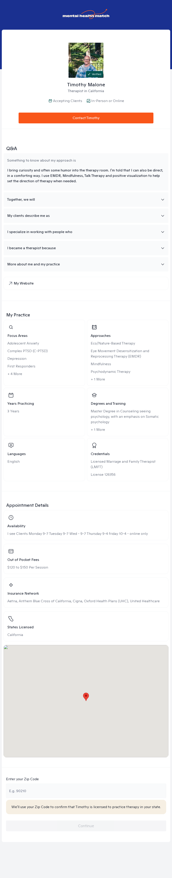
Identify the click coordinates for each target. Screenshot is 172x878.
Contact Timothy (86, 118)
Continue (86, 825)
